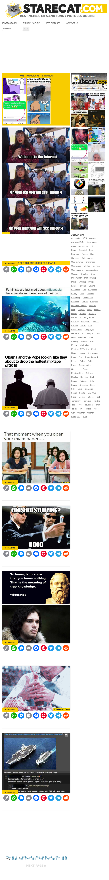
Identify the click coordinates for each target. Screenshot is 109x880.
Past (81, 357)
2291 (34, 859)
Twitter (88, 409)
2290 (27, 859)
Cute (93, 274)
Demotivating (90, 278)
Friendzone (88, 298)
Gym (89, 310)
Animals (92, 238)
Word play (75, 417)
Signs (92, 385)
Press (73, 365)
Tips (73, 405)
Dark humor (76, 278)
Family (74, 294)
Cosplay (74, 274)
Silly (73, 389)
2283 (44, 857)
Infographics (89, 317)
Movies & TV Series (80, 349)
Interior (96, 321)
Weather (81, 413)
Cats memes (87, 258)
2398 (64, 859)
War (73, 413)
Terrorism (87, 401)
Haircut (97, 310)
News (82, 353)
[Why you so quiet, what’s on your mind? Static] (96, 170)
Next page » (36, 865)
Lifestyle (89, 333)
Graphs (81, 310)
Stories (82, 397)
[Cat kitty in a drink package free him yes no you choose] (79, 101)
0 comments (10, 263)
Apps (73, 246)
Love (91, 337)
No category (92, 353)
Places (74, 361)
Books (85, 254)
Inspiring (75, 321)
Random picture (31, 23)
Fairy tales (92, 290)
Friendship (75, 298)
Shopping (83, 385)
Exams (92, 286)
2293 (47, 859)
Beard (73, 250)
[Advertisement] (54, 51)
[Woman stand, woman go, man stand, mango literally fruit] (79, 204)
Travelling (88, 405)
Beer (91, 250)
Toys (79, 405)
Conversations (92, 270)
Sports (82, 393)
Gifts (73, 310)
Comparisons (77, 270)
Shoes (74, 385)
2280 (24, 857)
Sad (92, 377)
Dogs (73, 282)
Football (90, 294)
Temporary (76, 401)
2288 (14, 859)
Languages (89, 329)
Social (74, 393)
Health (74, 314)
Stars (73, 397)
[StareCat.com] (54, 9)
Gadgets (94, 302)
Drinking (82, 282)
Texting (97, 401)
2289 (21, 859)
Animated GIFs (77, 242)
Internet (74, 325)
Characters (76, 266)
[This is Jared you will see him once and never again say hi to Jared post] (96, 187)
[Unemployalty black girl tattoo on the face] (79, 135)
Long (73, 337)
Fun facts (75, 302)
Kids (90, 325)
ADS (85, 238)
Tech (98, 397)
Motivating (84, 345)
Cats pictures (77, 262)
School (74, 381)
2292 (41, 859)
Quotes (86, 369)
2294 (54, 859)
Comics (96, 266)
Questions (75, 369)
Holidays (92, 314)
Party (73, 357)
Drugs (91, 282)
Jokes (83, 325)
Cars (92, 254)
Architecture (83, 246)
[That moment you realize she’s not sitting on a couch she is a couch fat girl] (79, 118)
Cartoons (75, 258)
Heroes (82, 314)
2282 (37, 857)
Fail (84, 290)
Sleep (79, 389)
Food (82, 294)
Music (94, 349)
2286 (64, 857)
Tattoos (90, 397)
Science (83, 381)
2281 (31, 857)
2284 (51, 857)
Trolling (74, 409)
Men (92, 341)
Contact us (72, 23)
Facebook (75, 290)
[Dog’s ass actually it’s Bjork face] (96, 152)
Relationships (77, 373)
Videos (97, 409)
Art (93, 246)
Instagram (85, 321)
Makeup (74, 341)
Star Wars (92, 393)
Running (84, 377)
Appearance (92, 242)
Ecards (74, 286)
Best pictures (53, 23)
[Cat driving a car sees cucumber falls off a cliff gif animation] (96, 204)
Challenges (90, 262)
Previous (9, 857)
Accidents (75, 238)
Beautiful (83, 250)
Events (83, 286)
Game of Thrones (79, 306)
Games (92, 306)
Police (82, 361)
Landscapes (76, 329)
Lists (98, 333)
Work (85, 417)
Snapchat (89, 389)
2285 (57, 857)
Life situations (77, 333)
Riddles (74, 377)
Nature (74, 353)
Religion (89, 373)
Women (90, 413)
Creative (84, 274)
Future (85, 302)
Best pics (75, 254)
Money (74, 345)
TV (81, 409)
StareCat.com (9, 23)
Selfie (92, 381)
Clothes (87, 266)
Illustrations (76, 317)
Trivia (97, 405)
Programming (85, 365)
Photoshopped (91, 357)
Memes (84, 341)
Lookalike (82, 337)
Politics (91, 361)
